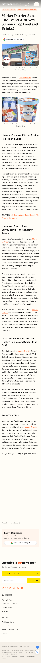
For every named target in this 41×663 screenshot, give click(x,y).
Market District (25, 77)
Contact (4, 633)
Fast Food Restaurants (27, 10)
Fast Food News (9, 10)
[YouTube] (22, 588)
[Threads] (14, 588)
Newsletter (6, 626)
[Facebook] (6, 588)
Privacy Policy (7, 600)
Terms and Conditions (9, 604)
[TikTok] (3, 588)
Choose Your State (12, 573)
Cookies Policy (7, 607)
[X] (18, 588)
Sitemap (5, 611)
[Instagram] (10, 588)
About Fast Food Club (10, 630)
